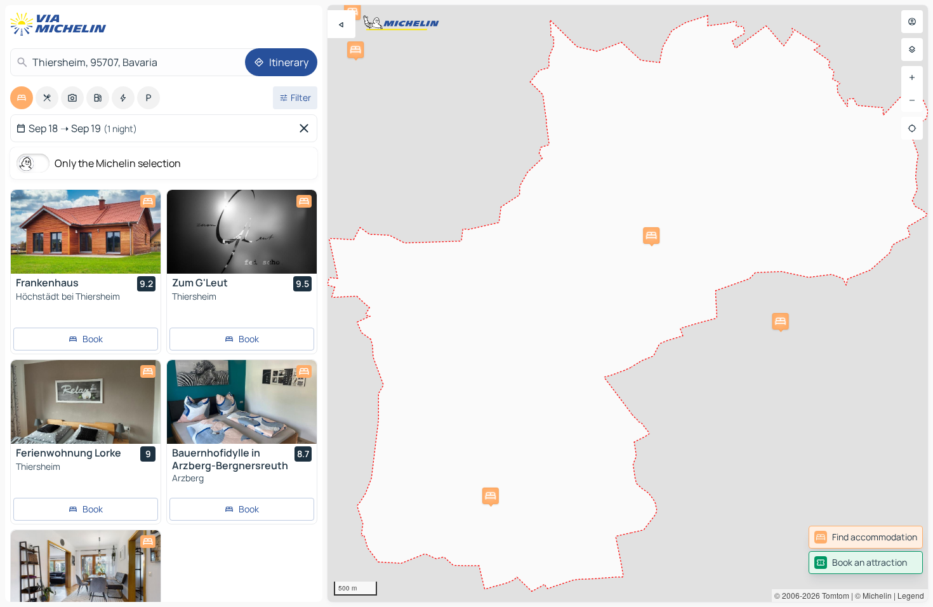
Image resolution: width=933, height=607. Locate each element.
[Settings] (912, 49)
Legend (910, 595)
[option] (21, 97)
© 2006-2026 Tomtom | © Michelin (833, 595)
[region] (628, 303)
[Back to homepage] (61, 24)
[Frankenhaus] (86, 232)
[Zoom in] (912, 77)
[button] (355, 49)
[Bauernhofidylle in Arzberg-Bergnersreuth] (242, 402)
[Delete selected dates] (306, 128)
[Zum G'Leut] (242, 232)
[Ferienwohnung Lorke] (86, 402)
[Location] (912, 128)
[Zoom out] (912, 100)
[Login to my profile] (912, 21)
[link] (866, 537)
